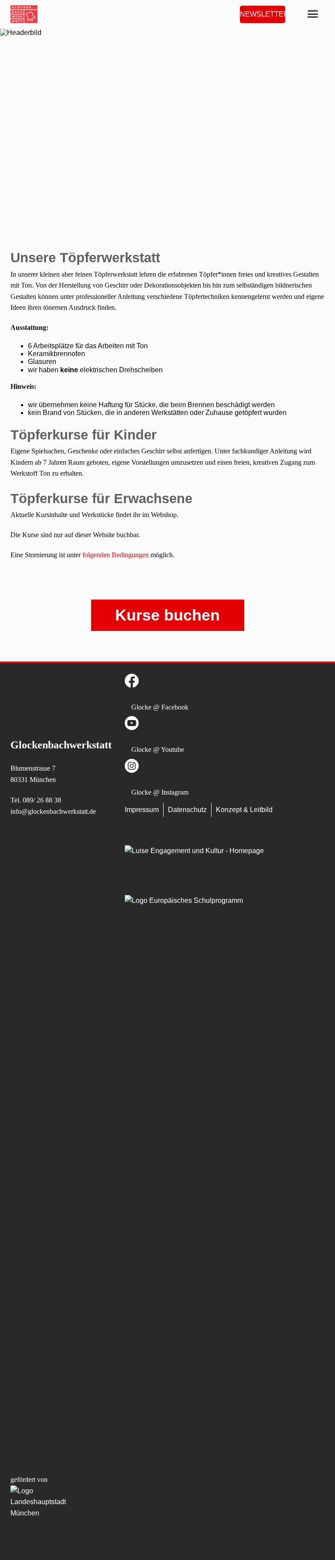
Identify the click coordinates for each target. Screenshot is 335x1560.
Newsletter (262, 14)
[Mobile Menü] (313, 14)
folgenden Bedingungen (115, 555)
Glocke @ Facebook (159, 707)
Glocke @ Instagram (159, 792)
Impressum (142, 809)
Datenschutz (187, 809)
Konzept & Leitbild (244, 809)
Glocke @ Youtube (157, 749)
